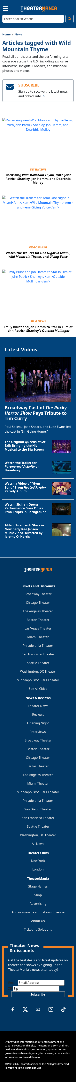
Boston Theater (38, 620)
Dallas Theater (38, 766)
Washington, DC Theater (38, 671)
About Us (38, 921)
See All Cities (38, 688)
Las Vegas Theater (38, 628)
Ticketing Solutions (38, 929)
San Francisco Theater (38, 654)
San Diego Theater (38, 809)
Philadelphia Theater (38, 645)
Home (6, 34)
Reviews (38, 714)
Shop (38, 895)
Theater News (38, 706)
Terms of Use (33, 1068)
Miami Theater (38, 637)
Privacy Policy (13, 1068)
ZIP (10, 988)
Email (13, 983)
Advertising (38, 903)
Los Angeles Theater (38, 611)
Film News (38, 321)
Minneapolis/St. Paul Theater (38, 680)
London (38, 869)
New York (38, 861)
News (18, 34)
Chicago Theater (38, 602)
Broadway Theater (38, 594)
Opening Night (38, 723)
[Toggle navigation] (2, 8)
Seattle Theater (38, 663)
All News (38, 844)
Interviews (38, 169)
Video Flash (38, 247)
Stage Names (38, 886)
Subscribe (37, 994)
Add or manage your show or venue (38, 912)
